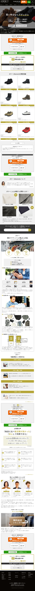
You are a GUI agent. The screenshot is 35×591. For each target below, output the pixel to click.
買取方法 (15, 4)
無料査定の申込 (23, 2)
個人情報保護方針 (30, 574)
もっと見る (17, 143)
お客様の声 (28, 4)
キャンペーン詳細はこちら (17, 68)
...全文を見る (31, 186)
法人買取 (9, 579)
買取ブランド (2, 4)
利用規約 (29, 575)
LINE (23, 46)
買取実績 (6, 4)
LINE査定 (29, 2)
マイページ (32, 2)
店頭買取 (9, 575)
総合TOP (3, 572)
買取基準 (11, 4)
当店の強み (24, 4)
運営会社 (33, 4)
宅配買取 (9, 574)
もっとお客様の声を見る (29, 474)
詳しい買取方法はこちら (29, 401)
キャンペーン (19, 4)
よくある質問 (23, 576)
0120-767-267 (17, 1)
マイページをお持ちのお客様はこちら (17, 43)
